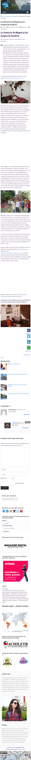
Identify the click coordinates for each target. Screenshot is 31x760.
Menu (4, 12)
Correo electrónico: (7, 525)
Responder (26, 414)
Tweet (2, 357)
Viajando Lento (10, 747)
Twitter (17, 511)
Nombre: (4, 520)
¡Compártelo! (26, 355)
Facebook (23, 294)
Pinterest (11, 511)
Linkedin (7, 511)
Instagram (3, 296)
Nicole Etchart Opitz (15, 755)
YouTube (21, 511)
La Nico (4, 27)
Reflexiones (9, 16)
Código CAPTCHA (19, 483)
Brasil (6, 170)
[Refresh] (13, 478)
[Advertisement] (15, 149)
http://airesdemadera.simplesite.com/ (13, 78)
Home (3, 16)
